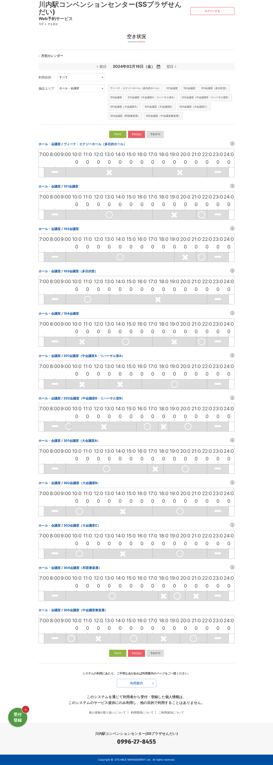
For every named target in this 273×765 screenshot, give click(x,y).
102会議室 (189, 88)
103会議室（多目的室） (214, 88)
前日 (103, 66)
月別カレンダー (52, 56)
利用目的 (45, 77)
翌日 (170, 66)
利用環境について (142, 712)
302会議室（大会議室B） (159, 106)
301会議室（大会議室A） (124, 106)
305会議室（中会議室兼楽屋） (163, 115)
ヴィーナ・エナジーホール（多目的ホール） (135, 88)
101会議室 (172, 88)
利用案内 (136, 683)
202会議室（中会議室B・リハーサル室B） (206, 97)
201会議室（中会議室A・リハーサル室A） (152, 97)
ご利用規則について (171, 712)
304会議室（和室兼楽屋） (125, 115)
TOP (41, 24)
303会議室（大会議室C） (194, 106)
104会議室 (116, 97)
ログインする (212, 10)
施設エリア (46, 88)
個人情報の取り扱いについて (107, 712)
